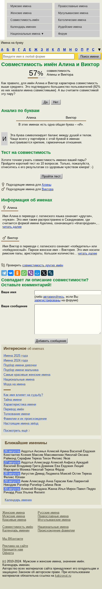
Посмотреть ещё (16, 430)
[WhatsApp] (24, 273)
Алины (46, 184)
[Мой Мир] (37, 273)
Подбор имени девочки (20, 365)
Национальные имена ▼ (27, 33)
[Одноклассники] (17, 273)
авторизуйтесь (53, 296)
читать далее (12, 227)
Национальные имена (19, 379)
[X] (44, 273)
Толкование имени (17, 414)
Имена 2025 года (16, 355)
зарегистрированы (47, 300)
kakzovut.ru (63, 575)
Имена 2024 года (16, 360)
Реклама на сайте (15, 546)
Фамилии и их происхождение (25, 418)
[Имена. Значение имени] (2, 20)
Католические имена (72, 20)
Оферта (8, 553)
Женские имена (21, 13)
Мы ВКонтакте (12, 538)
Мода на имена (14, 384)
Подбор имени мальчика (21, 370)
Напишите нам (12, 549)
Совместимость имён (17, 527)
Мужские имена (20, 6)
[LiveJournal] (50, 273)
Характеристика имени (20, 404)
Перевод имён (14, 409)
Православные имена (73, 6)
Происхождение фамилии (56, 530)
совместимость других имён (42, 265)
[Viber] (30, 273)
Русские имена (48, 512)
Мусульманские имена (73, 13)
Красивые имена (14, 519)
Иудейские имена (70, 27)
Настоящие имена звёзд (21, 423)
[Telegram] (4, 273)
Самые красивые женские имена (27, 374)
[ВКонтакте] (11, 273)
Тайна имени (13, 399)
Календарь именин (23, 27)
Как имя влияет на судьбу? (23, 395)
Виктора (47, 189)
